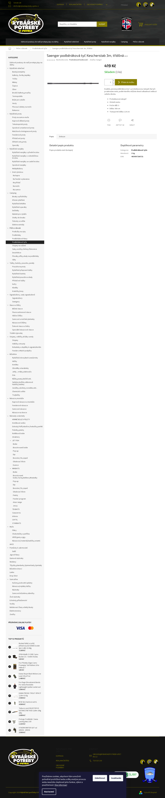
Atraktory (16, 437)
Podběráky (16, 235)
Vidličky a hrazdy (18, 344)
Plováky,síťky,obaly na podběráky (25, 256)
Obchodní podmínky (95, 4)
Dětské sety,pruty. (19, 142)
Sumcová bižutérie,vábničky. (23, 593)
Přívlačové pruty (18, 138)
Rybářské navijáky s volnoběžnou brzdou (25, 157)
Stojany (15, 340)
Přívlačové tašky (18, 280)
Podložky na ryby (19, 231)
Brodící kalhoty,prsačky (21, 93)
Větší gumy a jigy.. (19, 537)
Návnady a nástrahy (17, 416)
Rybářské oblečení (17, 68)
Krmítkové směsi (18, 423)
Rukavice (15, 110)
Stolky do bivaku (18, 217)
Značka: (96, 60)
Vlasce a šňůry (15, 305)
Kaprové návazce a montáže (23, 402)
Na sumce (16, 189)
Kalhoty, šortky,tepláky (21, 75)
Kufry (14, 284)
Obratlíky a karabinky (20, 368)
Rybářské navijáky (17, 149)
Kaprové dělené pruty (20, 121)
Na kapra (16, 175)
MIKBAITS (16, 468)
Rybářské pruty (16, 114)
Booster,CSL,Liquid (20, 458)
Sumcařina (14, 579)
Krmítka (15, 364)
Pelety (15, 495)
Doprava (60, 4)
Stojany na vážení (19, 245)
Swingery (16, 301)
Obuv (14, 89)
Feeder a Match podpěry (22, 350)
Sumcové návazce (19, 409)
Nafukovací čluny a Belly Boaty (21, 607)
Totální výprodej (16, 333)
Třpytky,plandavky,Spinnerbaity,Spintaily (26, 565)
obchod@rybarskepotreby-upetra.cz (107, 755)
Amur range (17, 502)
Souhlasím (116, 778)
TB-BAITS (16, 509)
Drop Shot (13, 576)
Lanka (12, 572)
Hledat (102, 24)
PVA (13, 375)
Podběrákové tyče (19, 242)
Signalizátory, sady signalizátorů (22, 294)
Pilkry (14, 530)
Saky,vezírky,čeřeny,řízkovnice (24, 249)
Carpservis (16, 513)
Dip (14, 454)
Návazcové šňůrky (19, 322)
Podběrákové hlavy (19, 238)
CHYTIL (15, 519)
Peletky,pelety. (18, 430)
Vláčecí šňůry (17, 315)
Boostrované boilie (20, 447)
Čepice (15, 86)
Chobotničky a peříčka (21, 534)
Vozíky (12, 604)
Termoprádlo (17, 96)
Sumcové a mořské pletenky (23, 319)
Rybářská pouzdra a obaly (22, 277)
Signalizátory (17, 298)
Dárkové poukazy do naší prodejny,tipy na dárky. (26, 63)
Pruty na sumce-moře (20, 117)
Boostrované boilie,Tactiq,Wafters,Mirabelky (25, 476)
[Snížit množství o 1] (113, 83)
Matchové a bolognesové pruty (24, 131)
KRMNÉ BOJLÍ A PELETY (21, 419)
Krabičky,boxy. (18, 291)
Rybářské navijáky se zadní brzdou (25, 161)
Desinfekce (16, 252)
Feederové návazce (20, 405)
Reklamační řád (75, 4)
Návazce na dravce (19, 412)
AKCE (12, 544)
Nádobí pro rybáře (19, 214)
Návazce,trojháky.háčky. (21, 586)
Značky (12, 614)
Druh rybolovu (17, 172)
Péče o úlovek (15, 228)
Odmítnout (100, 778)
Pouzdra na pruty (19, 266)
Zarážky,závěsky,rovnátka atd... (24, 388)
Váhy (14, 259)
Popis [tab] (51, 136)
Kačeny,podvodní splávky (22, 583)
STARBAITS (16, 523)
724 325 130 (97, 760)
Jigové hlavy (14, 555)
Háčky (14, 361)
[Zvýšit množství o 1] (113, 80)
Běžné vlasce (17, 308)
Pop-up (16, 451)
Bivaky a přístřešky (19, 196)
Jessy (15, 506)
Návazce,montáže (17, 398)
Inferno (15, 516)
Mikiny (14, 82)
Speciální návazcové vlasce (23, 330)
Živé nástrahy (15, 597)
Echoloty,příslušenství (18, 600)
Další (14, 551)
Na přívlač (16, 182)
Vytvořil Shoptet (150, 792)
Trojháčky (16, 395)
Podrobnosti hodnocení (78, 60)
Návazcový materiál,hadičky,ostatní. (26, 541)
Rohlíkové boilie (18, 433)
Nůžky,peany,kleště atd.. (22, 379)
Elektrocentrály (18, 224)
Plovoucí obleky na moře (21, 107)
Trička (14, 79)
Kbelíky (15, 287)
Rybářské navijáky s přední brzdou (25, 152)
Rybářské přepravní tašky (22, 270)
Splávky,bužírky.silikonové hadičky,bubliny (22, 383)
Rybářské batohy (19, 273)
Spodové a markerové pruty (23, 128)
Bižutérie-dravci (16, 569)
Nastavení (49, 791)
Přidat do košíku (127, 82)
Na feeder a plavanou (21, 179)
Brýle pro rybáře (18, 100)
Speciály (15, 145)
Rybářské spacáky (19, 207)
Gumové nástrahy (16, 558)
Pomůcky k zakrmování (19, 548)
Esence (16, 465)
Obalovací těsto (19, 461)
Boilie (15, 444)
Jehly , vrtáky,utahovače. (22, 371)
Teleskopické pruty (20, 124)
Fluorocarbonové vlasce (21, 312)
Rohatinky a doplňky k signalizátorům (26, 347)
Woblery (13, 562)
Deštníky (15, 210)
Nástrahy (15, 590)
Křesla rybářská (18, 200)
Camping (13, 193)
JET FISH (15, 440)
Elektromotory (15, 611)
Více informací (61, 785)
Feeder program (19, 499)
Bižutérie (13, 354)
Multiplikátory (17, 168)
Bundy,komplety (18, 72)
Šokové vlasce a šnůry (21, 326)
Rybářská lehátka (19, 203)
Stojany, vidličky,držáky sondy (21, 336)
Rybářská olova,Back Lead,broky (25, 358)
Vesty (14, 103)
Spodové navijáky (19, 165)
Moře (12, 527)
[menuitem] (39, 41)
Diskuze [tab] (62, 136)
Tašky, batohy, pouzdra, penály (22, 263)
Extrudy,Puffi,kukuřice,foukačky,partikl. (27, 426)
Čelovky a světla (18, 221)
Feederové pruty (19, 135)
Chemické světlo (18, 391)
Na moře (16, 186)
